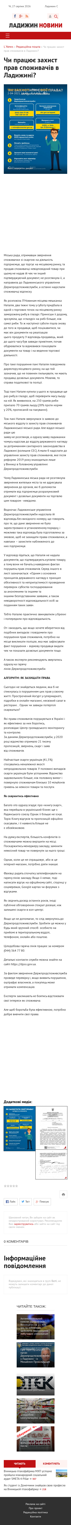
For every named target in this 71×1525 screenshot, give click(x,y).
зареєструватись (24, 1224)
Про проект (35, 1508)
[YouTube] (21, 16)
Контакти (35, 1516)
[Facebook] (15, 16)
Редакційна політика (35, 1512)
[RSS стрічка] (27, 16)
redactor (45, 89)
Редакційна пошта (18, 89)
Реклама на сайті (35, 1504)
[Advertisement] (35, 213)
